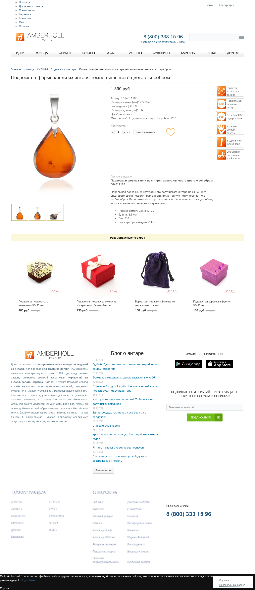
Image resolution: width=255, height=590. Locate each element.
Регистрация (226, 5)
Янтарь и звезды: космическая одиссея (118, 447)
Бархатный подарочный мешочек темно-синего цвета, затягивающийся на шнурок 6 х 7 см (155, 306)
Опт (21, 22)
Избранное (17, 536)
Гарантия (25, 14)
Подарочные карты (104, 551)
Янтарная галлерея (104, 544)
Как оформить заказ (139, 523)
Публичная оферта (138, 561)
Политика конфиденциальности (106, 559)
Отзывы (24, 26)
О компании (27, 10)
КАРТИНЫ (17, 523)
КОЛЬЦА (16, 501)
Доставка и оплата (31, 6)
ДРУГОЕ (16, 530)
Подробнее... (29, 580)
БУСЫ (53, 508)
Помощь (24, 2)
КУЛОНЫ (16, 508)
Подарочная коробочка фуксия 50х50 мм (211, 303)
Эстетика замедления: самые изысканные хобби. (125, 377)
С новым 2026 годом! (107, 425)
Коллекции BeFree (104, 537)
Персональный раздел (232, 584)
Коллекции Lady (102, 530)
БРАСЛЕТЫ (18, 516)
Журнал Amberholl (138, 537)
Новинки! (98, 501)
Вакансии (133, 530)
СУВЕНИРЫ (56, 516)
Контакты (25, 18)
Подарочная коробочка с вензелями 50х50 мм (33, 303)
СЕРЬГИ (54, 501)
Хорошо (5, 588)
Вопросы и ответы (138, 551)
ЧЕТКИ (53, 523)
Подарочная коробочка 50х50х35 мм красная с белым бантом (96, 303)
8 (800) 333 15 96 (163, 36)
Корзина (224, 580)
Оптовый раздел (103, 516)
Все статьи (103, 470)
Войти (210, 5)
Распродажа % (136, 544)
